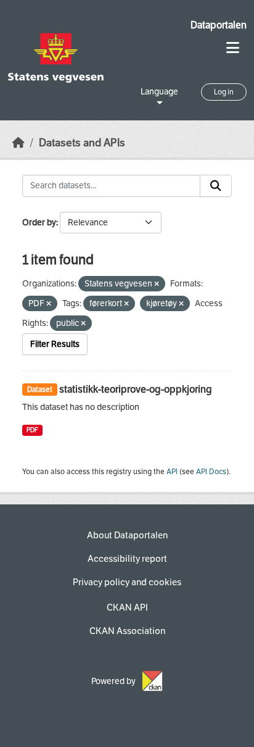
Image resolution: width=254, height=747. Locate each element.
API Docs (211, 471)
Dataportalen (218, 25)
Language (159, 91)
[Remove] (156, 284)
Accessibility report (127, 558)
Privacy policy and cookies (127, 582)
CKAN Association (127, 630)
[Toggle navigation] (233, 48)
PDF (32, 430)
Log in (224, 92)
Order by (39, 222)
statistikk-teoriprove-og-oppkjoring (135, 389)
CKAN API (127, 607)
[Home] (18, 142)
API (172, 471)
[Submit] (216, 186)
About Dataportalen (127, 535)
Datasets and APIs (82, 142)
